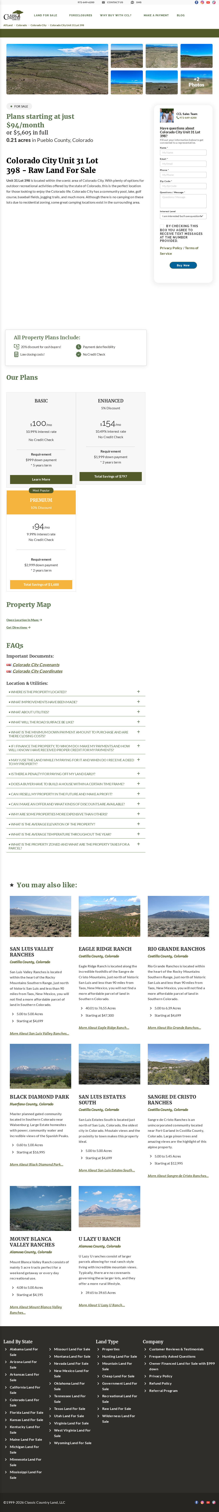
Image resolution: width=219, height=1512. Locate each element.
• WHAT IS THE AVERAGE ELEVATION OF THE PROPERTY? (52, 824)
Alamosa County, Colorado (31, 1252)
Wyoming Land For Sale (73, 1443)
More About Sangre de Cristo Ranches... (178, 1176)
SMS (139, 2)
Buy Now (183, 265)
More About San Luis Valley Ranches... (39, 1033)
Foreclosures (80, 15)
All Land (8, 25)
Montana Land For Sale (72, 1356)
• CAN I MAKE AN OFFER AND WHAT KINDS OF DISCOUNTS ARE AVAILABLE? (67, 804)
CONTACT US (115, 2)
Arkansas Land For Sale (24, 1377)
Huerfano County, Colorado (31, 1104)
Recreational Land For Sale (120, 1398)
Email (164, 159)
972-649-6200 (86, 2)
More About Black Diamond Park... (36, 1164)
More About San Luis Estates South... (107, 1170)
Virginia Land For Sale (71, 1423)
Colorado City (38, 25)
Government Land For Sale (120, 1386)
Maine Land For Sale (26, 1439)
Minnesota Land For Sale (26, 1462)
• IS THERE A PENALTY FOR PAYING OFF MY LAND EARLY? (52, 774)
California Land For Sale (25, 1390)
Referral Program (163, 1391)
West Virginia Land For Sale (72, 1433)
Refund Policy (160, 1383)
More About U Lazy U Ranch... (102, 1305)
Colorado (21, 25)
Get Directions (17, 627)
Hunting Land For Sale (119, 1356)
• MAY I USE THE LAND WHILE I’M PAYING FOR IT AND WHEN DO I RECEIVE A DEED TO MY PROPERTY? (71, 762)
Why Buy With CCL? (115, 15)
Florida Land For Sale (26, 1412)
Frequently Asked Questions (172, 1356)
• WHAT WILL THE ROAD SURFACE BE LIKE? (41, 722)
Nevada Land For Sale (71, 1363)
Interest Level (168, 211)
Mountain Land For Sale (117, 1366)
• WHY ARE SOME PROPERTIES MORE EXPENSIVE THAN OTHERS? (58, 814)
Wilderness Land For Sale (118, 1418)
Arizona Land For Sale (23, 1364)
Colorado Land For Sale (24, 1402)
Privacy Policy (171, 248)
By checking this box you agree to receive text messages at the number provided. (181, 233)
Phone (164, 170)
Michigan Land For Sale (24, 1449)
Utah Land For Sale (69, 1416)
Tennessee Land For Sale (70, 1398)
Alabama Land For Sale (24, 1352)
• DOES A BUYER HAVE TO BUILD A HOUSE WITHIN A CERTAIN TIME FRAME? (66, 784)
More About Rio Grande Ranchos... (174, 1027)
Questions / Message (172, 192)
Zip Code (166, 181)
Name (164, 148)
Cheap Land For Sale (118, 1376)
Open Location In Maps (22, 619)
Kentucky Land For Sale (25, 1429)
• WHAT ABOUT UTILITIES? (29, 712)
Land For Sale (45, 15)
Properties (111, 1349)
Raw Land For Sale (116, 1409)
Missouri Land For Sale (72, 1349)
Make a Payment (156, 15)
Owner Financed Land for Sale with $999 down (182, 1366)
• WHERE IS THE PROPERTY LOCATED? (38, 692)
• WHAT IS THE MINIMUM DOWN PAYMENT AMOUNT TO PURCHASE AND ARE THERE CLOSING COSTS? (68, 734)
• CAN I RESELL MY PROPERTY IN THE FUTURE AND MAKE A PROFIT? (60, 794)
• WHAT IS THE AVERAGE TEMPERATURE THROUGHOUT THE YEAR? (60, 834)
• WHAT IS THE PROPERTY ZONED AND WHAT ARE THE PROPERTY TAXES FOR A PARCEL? (69, 846)
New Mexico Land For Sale (71, 1373)
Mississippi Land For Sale (26, 1474)
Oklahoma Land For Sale (69, 1386)
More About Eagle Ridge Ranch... (104, 1027)
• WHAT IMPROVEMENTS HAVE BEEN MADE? (43, 702)
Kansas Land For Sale (26, 1420)
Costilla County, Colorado (30, 962)
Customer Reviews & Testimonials (176, 1349)
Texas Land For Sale (70, 1409)
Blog (181, 15)
